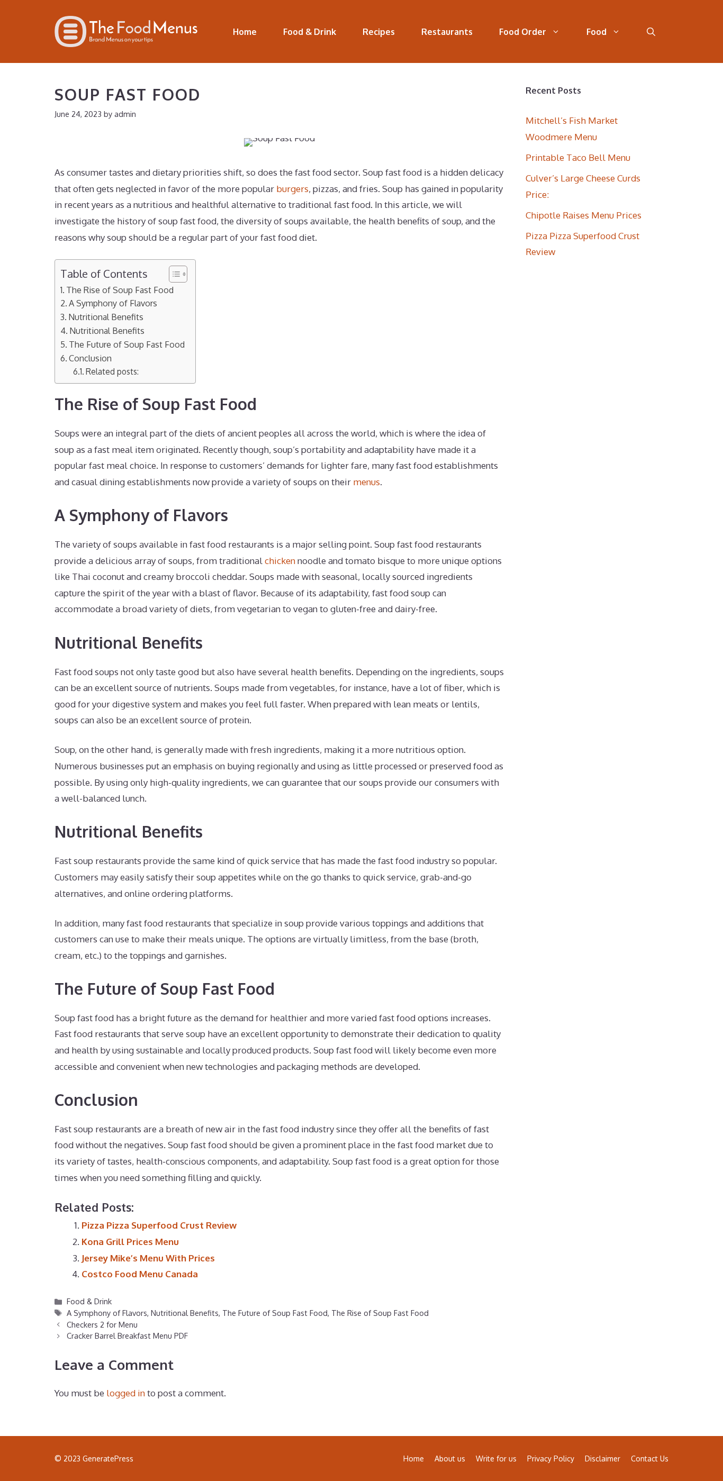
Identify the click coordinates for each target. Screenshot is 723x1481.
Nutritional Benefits (105, 316)
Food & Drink (309, 31)
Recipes (379, 31)
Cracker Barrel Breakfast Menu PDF (127, 1335)
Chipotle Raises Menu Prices (583, 215)
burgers (292, 188)
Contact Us (649, 1458)
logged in (125, 1392)
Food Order (522, 31)
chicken (280, 560)
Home (245, 31)
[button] (651, 31)
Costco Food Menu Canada (140, 1273)
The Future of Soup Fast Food (127, 344)
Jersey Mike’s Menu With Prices (148, 1258)
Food (596, 31)
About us (450, 1458)
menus (366, 481)
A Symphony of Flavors (113, 302)
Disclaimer (602, 1458)
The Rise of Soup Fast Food (120, 289)
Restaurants (447, 31)
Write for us (496, 1458)
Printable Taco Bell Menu (578, 157)
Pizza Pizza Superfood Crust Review (159, 1225)
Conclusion (90, 358)
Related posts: (112, 371)
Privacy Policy (550, 1458)
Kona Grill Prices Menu (130, 1241)
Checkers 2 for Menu (102, 1324)
